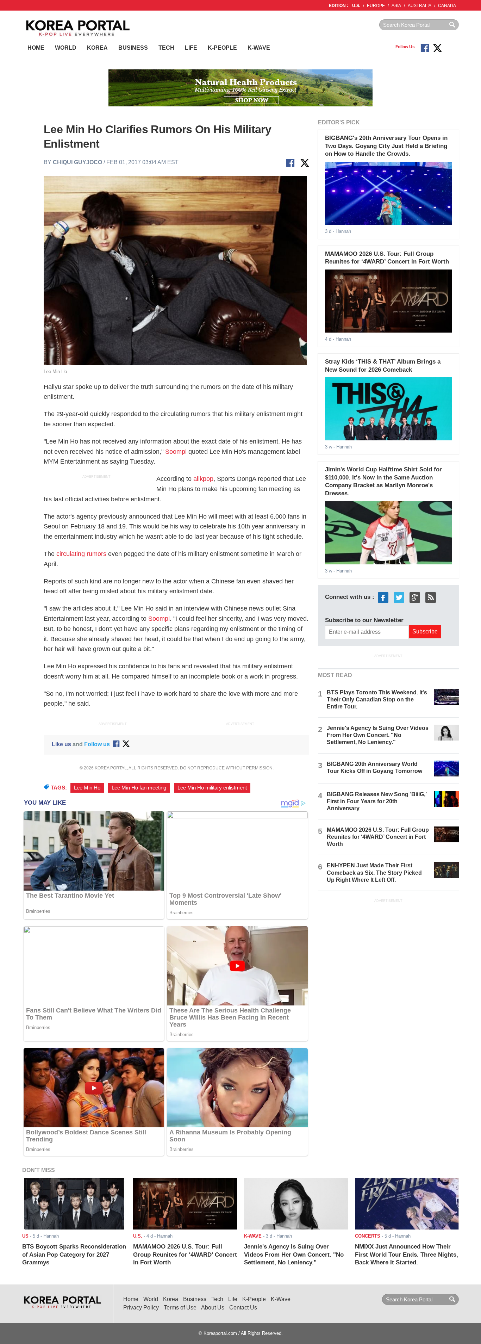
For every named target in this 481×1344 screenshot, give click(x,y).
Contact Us (243, 1308)
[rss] (431, 597)
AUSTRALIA (419, 5)
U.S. (356, 5)
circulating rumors (81, 553)
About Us (212, 1308)
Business (133, 48)
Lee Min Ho (87, 788)
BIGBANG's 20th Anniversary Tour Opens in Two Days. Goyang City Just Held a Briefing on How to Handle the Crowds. (386, 146)
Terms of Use (180, 1308)
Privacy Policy (141, 1308)
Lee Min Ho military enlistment (212, 788)
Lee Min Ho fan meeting (139, 788)
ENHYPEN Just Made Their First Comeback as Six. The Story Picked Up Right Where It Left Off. (374, 872)
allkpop (203, 478)
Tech (166, 48)
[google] (415, 597)
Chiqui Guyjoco (77, 162)
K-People (222, 48)
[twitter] (399, 597)
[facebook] (383, 597)
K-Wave (259, 48)
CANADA (447, 5)
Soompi (176, 451)
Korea (97, 48)
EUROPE (376, 5)
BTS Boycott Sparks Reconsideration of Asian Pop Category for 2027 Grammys (74, 1254)
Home (35, 48)
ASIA (396, 5)
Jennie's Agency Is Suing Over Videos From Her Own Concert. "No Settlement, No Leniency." (378, 735)
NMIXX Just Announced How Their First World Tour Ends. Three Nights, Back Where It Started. (406, 1254)
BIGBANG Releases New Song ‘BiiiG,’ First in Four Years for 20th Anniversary (376, 801)
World (65, 48)
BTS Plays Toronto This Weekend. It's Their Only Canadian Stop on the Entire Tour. (377, 699)
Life (191, 48)
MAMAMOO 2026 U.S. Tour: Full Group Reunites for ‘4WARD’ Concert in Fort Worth (378, 837)
